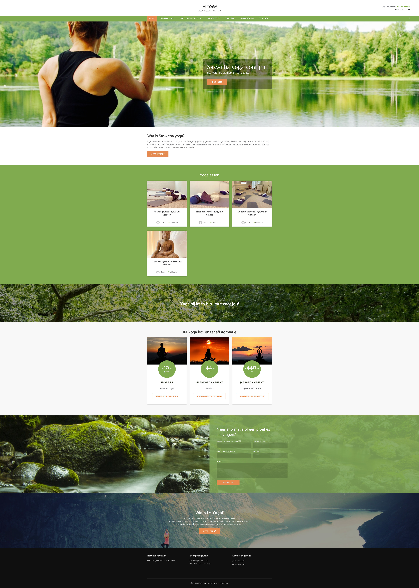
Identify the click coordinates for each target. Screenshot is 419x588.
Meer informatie (167, 193)
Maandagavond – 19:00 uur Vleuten (167, 213)
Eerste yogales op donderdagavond (161, 560)
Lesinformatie (247, 18)
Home (152, 18)
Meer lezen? (217, 82)
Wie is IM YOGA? (167, 18)
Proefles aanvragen (167, 396)
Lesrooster (214, 18)
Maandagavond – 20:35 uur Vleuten (209, 213)
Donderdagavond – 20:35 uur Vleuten (166, 263)
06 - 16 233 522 (403, 6)
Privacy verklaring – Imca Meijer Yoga (215, 583)
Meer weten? (158, 154)
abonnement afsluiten (252, 396)
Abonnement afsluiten (209, 396)
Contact (264, 18)
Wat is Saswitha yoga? (191, 18)
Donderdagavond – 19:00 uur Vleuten (252, 213)
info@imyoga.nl (240, 564)
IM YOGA (209, 6)
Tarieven (230, 18)
